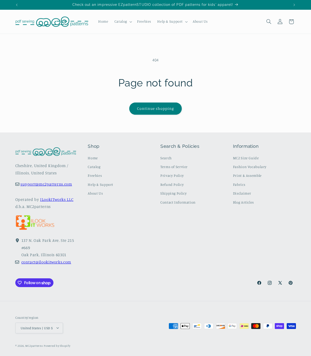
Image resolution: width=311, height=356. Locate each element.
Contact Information (178, 202)
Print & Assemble (247, 176)
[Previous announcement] (16, 5)
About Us (95, 193)
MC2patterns (34, 345)
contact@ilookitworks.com (46, 262)
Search (166, 158)
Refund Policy (172, 184)
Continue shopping (155, 108)
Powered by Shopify (57, 345)
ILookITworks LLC (56, 199)
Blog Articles (243, 202)
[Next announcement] (294, 5)
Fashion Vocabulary (250, 167)
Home (93, 158)
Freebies (95, 176)
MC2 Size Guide (246, 158)
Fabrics (239, 184)
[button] (122, 21)
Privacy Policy (172, 176)
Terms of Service (174, 167)
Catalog (94, 167)
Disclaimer (242, 193)
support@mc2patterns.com (46, 184)
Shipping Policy (173, 193)
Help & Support (100, 184)
